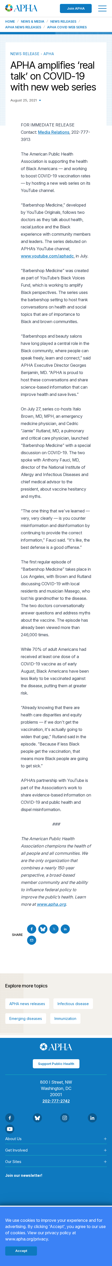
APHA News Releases (23, 27)
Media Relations (53, 132)
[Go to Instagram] (64, 1117)
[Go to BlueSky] (42, 929)
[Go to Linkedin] (65, 929)
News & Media (32, 21)
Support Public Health (56, 1064)
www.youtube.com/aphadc (47, 256)
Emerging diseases (25, 1018)
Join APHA (76, 8)
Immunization (65, 1018)
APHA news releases (27, 1003)
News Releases (63, 21)
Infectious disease (73, 1003)
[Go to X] (54, 929)
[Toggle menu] (102, 8)
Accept (21, 1251)
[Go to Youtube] (9, 1129)
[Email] (31, 940)
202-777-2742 (56, 1100)
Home (10, 21)
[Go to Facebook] (31, 929)
